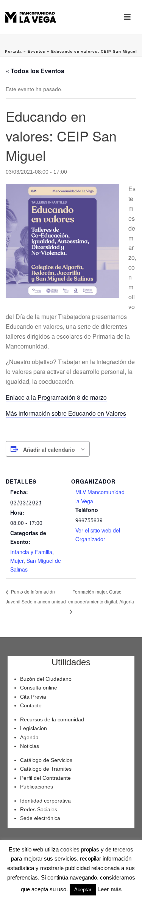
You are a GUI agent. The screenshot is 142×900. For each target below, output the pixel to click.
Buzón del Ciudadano (46, 679)
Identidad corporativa (45, 801)
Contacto (31, 705)
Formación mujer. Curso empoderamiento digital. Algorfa (101, 596)
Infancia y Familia (31, 552)
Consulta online (38, 688)
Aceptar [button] (82, 889)
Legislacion (33, 728)
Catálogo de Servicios (46, 760)
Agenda (29, 737)
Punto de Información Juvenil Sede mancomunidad (36, 596)
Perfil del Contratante (45, 778)
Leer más (109, 889)
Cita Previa (33, 697)
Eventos (36, 51)
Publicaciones (36, 787)
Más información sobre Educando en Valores (66, 413)
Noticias (29, 746)
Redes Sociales (38, 809)
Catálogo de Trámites (46, 769)
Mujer (16, 560)
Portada (13, 51)
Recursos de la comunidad (52, 719)
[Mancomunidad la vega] (30, 17)
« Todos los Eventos (35, 70)
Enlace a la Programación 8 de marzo (56, 397)
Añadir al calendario (49, 449)
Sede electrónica (40, 818)
